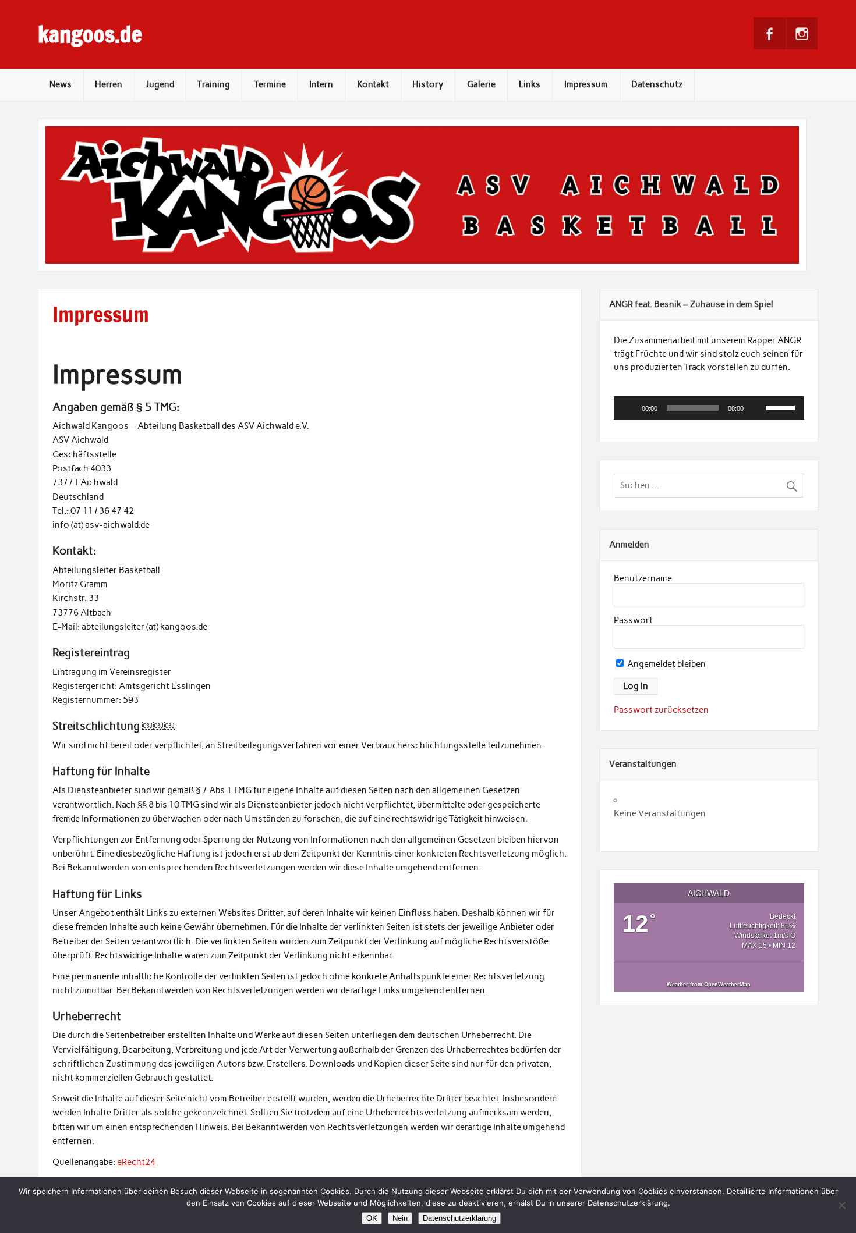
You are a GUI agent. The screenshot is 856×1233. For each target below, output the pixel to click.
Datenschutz (656, 84)
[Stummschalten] (756, 408)
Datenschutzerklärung (459, 1218)
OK (371, 1218)
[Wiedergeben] (629, 408)
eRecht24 (136, 1162)
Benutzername (643, 578)
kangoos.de (90, 34)
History (427, 84)
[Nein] (841, 1205)
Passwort (633, 620)
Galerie (481, 84)
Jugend (160, 84)
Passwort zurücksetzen (661, 710)
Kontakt (373, 84)
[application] (709, 408)
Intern (321, 84)
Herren (108, 84)
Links (529, 84)
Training (213, 84)
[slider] (782, 406)
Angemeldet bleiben (665, 664)
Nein (400, 1218)
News (60, 84)
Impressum (586, 84)
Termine (270, 84)
